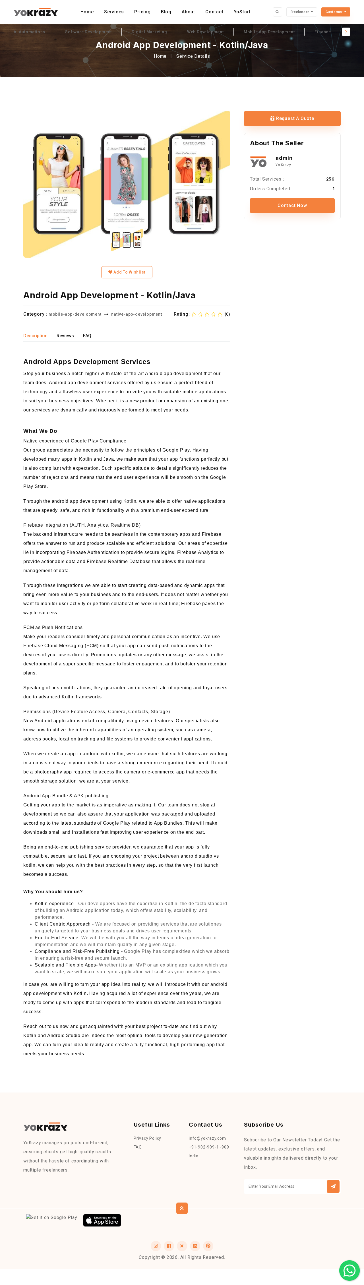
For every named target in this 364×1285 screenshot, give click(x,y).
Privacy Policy (147, 1138)
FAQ (138, 1147)
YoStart (242, 12)
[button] (333, 1186)
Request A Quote (294, 118)
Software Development (88, 32)
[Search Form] (277, 11)
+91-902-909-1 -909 (209, 1147)
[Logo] (36, 12)
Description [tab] (35, 335)
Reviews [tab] (65, 335)
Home (87, 12)
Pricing (142, 12)
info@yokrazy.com (207, 1138)
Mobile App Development (269, 32)
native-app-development (136, 314)
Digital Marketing (149, 32)
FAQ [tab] (87, 335)
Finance (323, 32)
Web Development (205, 32)
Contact (214, 12)
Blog (166, 12)
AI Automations (29, 32)
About (188, 12)
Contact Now (292, 205)
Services (114, 12)
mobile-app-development (75, 314)
